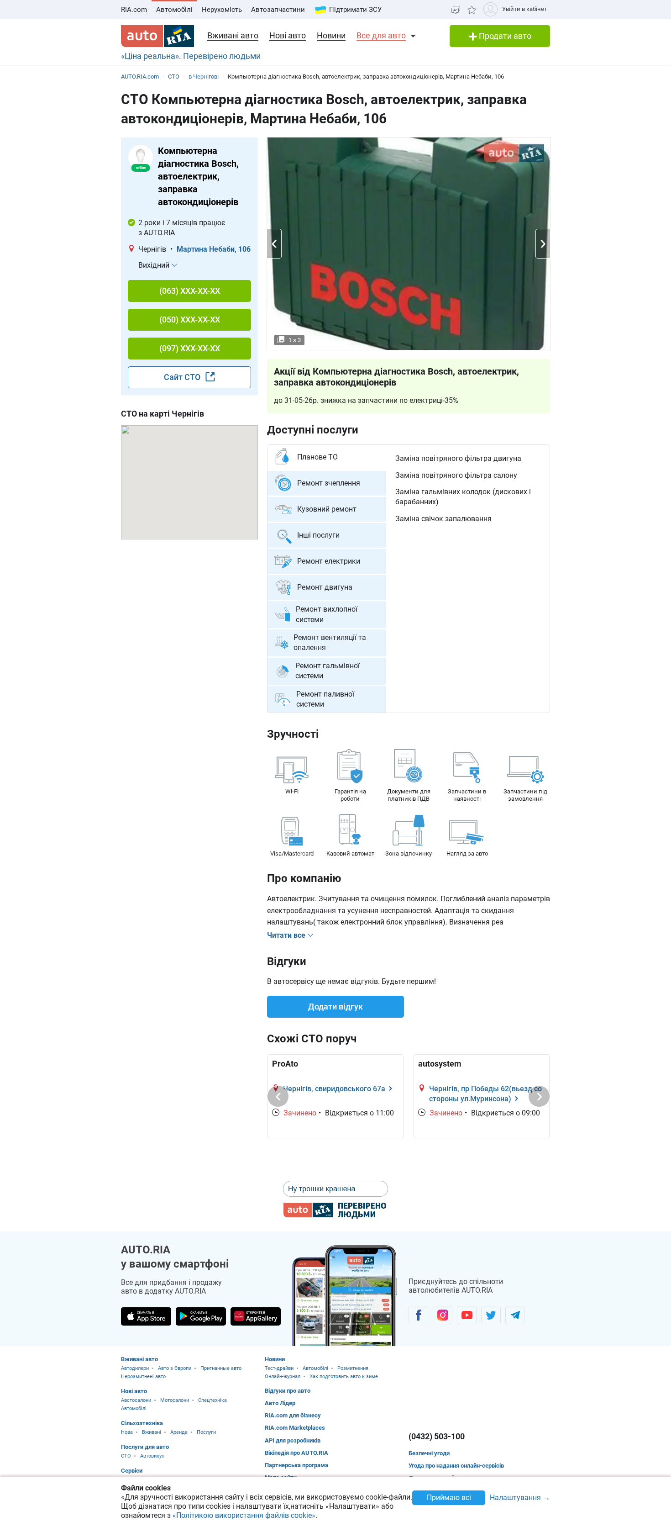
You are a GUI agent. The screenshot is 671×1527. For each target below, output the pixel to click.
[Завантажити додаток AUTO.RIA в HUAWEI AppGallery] (256, 1316)
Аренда (179, 1432)
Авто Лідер (280, 1403)
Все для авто (381, 35)
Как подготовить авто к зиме (343, 1376)
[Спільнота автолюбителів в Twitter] (491, 1315)
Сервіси (131, 1470)
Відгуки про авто (287, 1390)
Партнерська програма (296, 1465)
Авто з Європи (174, 1368)
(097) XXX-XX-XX (189, 348)
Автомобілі (174, 9)
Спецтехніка (212, 1400)
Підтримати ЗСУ (355, 9)
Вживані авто (232, 35)
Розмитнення (352, 1368)
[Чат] (456, 9)
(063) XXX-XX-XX (189, 291)
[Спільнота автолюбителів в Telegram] (515, 1315)
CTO (126, 1456)
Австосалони (136, 1400)
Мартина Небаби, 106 (214, 249)
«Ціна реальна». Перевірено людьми (191, 56)
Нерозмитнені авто (143, 1376)
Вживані (151, 1432)
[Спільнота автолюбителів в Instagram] (442, 1315)
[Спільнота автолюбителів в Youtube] (467, 1315)
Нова (127, 1432)
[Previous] (278, 1096)
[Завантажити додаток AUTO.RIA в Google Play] (201, 1316)
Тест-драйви (279, 1368)
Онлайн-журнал (282, 1376)
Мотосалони (174, 1400)
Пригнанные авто (220, 1368)
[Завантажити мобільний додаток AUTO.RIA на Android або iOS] (344, 1295)
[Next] (539, 1096)
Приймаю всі (449, 1497)
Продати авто (504, 36)
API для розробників (292, 1440)
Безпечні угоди (429, 1453)
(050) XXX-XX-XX (189, 319)
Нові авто (287, 35)
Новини (331, 35)
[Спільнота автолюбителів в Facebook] (418, 1315)
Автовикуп (152, 1456)
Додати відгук (335, 1006)
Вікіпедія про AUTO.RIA (296, 1452)
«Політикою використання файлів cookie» (244, 1515)
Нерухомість (222, 9)
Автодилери (135, 1368)
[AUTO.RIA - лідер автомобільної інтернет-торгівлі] (157, 36)
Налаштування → (520, 1498)
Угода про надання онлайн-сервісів (456, 1465)
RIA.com (134, 9)
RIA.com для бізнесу (293, 1415)
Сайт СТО (183, 377)
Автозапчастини (278, 9)
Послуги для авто (145, 1446)
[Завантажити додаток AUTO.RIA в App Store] (146, 1316)
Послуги (206, 1432)
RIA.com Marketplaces (295, 1427)
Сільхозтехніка (142, 1423)
